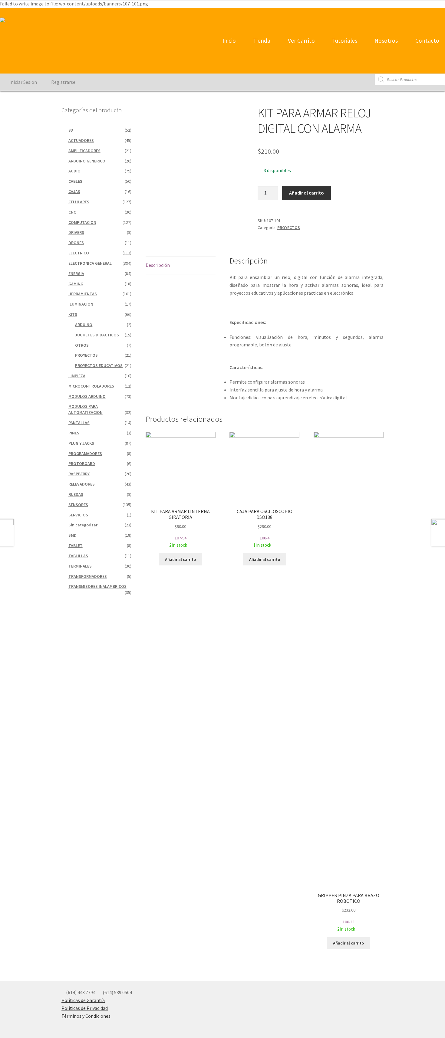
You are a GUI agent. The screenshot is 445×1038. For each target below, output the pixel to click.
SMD (72, 535)
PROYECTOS (288, 227)
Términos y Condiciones (85, 1016)
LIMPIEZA (76, 375)
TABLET (75, 545)
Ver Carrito (301, 40)
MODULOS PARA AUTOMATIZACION (85, 409)
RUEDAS (75, 494)
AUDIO (74, 171)
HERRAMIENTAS (82, 293)
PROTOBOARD (81, 463)
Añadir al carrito (306, 193)
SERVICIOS (78, 515)
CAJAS (74, 191)
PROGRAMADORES (85, 453)
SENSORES (78, 504)
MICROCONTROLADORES (91, 386)
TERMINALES (80, 566)
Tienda (261, 40)
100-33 (348, 912)
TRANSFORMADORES (87, 576)
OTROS (82, 345)
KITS (72, 314)
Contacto (426, 40)
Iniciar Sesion (22, 82)
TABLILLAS (78, 555)
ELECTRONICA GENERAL (90, 263)
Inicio (228, 40)
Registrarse (62, 82)
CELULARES (78, 202)
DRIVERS (76, 232)
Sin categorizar (82, 525)
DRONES (76, 242)
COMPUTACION (82, 222)
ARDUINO (83, 324)
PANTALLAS (79, 422)
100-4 (264, 528)
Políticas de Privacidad (84, 1008)
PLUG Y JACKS (81, 443)
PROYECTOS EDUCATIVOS (99, 365)
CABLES (75, 181)
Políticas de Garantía (83, 1000)
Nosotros (385, 40)
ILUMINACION (80, 304)
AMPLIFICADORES (84, 150)
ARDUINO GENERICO (86, 161)
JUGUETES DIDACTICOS (97, 335)
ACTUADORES (81, 140)
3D (70, 130)
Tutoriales (344, 40)
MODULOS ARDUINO (87, 396)
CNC (72, 212)
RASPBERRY (79, 473)
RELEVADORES (81, 484)
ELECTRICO (78, 253)
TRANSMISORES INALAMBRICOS (97, 586)
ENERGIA (76, 273)
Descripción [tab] (158, 265)
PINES (73, 433)
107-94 (180, 528)
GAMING (75, 284)
